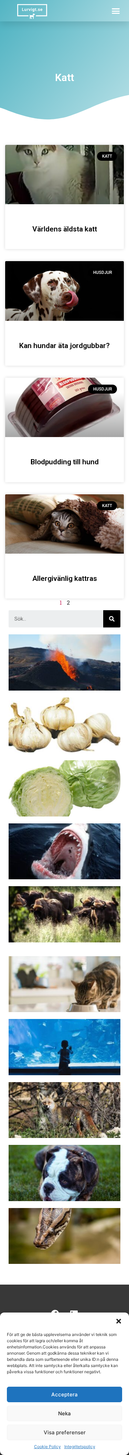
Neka (64, 1413)
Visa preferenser (65, 1432)
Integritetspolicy (79, 1446)
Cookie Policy (47, 1446)
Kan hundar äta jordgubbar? (64, 346)
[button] (118, 1321)
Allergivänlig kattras (64, 578)
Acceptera (64, 1394)
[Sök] (111, 618)
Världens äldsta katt (64, 229)
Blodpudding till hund (65, 462)
